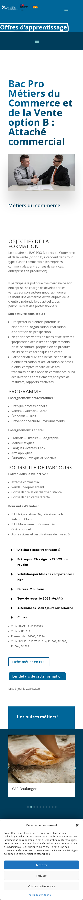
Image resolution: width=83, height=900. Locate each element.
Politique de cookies (40, 894)
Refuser (41, 875)
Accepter (41, 865)
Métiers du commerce (34, 205)
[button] (77, 825)
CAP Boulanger (24, 788)
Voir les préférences (41, 886)
